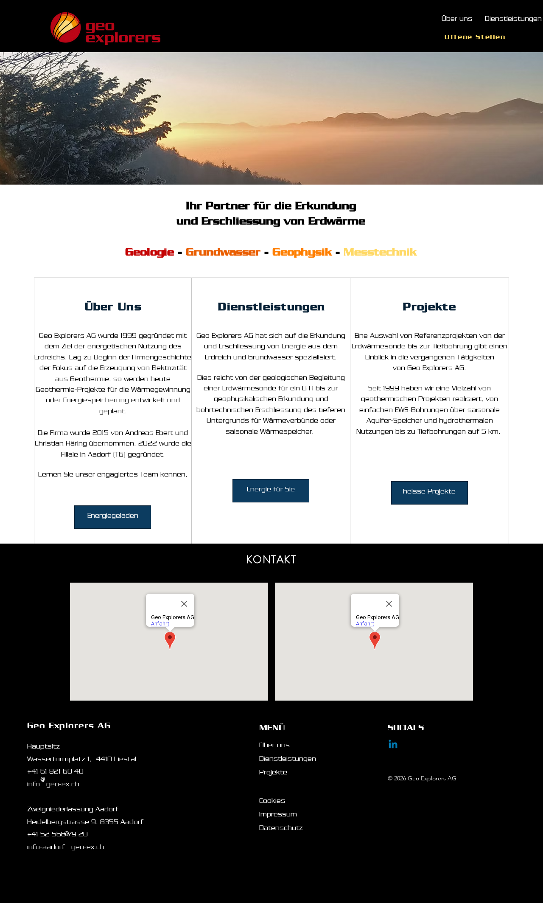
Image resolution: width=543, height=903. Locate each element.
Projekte (273, 773)
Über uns (274, 746)
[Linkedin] (393, 745)
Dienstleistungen (287, 760)
